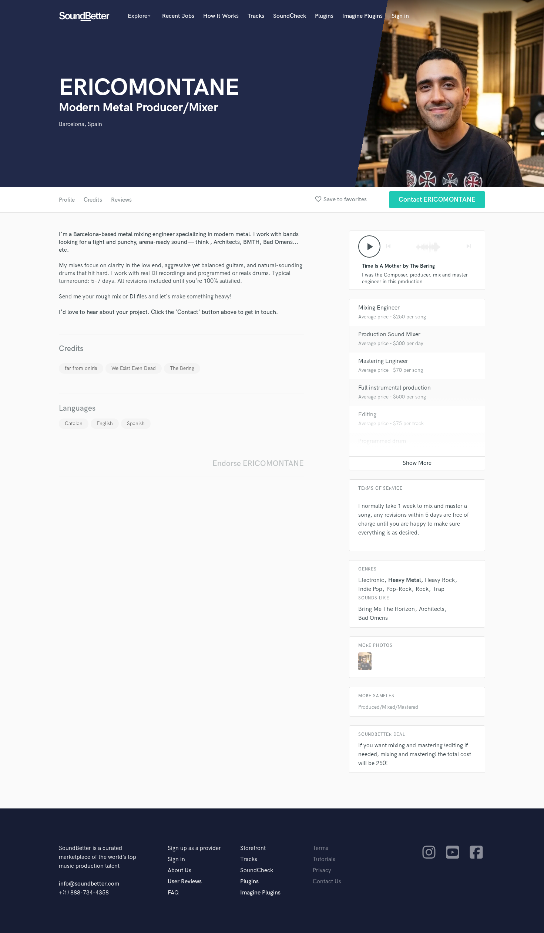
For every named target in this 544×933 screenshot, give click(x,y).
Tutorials (324, 859)
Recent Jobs (178, 16)
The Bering (182, 368)
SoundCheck (289, 16)
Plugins (324, 16)
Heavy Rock (440, 580)
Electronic (371, 580)
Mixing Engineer (379, 307)
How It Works (221, 16)
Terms (320, 848)
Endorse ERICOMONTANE (258, 463)
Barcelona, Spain (80, 124)
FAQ (173, 892)
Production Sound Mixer (389, 334)
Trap (438, 589)
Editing (367, 414)
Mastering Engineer (383, 361)
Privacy (322, 870)
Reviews (121, 200)
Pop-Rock (399, 589)
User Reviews (185, 881)
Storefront (253, 848)
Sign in (400, 16)
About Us (179, 870)
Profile (67, 200)
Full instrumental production (394, 387)
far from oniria (81, 368)
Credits (93, 200)
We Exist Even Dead (133, 368)
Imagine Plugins (362, 16)
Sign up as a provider (194, 848)
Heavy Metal (404, 580)
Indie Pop (370, 589)
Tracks (256, 16)
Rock (422, 589)
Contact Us (327, 881)
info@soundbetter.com (89, 883)
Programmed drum (382, 441)
